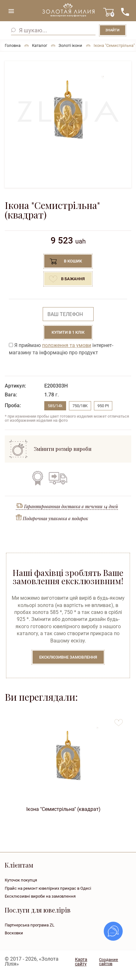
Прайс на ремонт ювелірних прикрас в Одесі (48, 888)
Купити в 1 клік (68, 332)
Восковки (14, 933)
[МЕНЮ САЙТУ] (11, 11)
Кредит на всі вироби (96, 478)
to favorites (118, 720)
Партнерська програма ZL (29, 925)
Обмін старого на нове (77, 478)
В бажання (73, 278)
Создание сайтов (108, 961)
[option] (68, 111)
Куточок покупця (21, 880)
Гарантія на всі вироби (38, 478)
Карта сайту (81, 961)
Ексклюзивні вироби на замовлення (40, 896)
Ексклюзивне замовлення (68, 657)
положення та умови (66, 345)
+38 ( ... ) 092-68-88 (125, 12)
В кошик (73, 261)
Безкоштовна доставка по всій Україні (58, 478)
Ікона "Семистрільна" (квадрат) (63, 809)
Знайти (112, 30)
